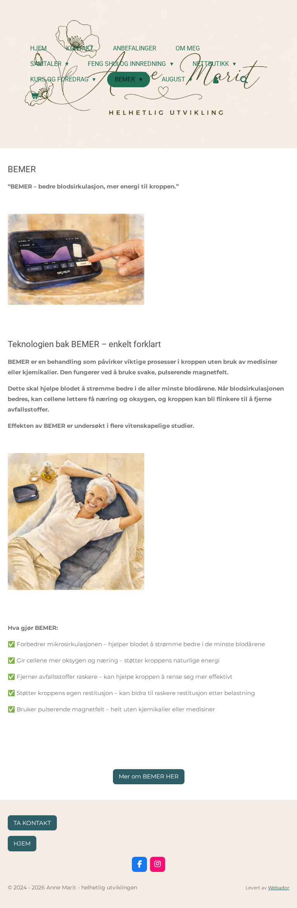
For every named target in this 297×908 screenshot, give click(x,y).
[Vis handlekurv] (34, 96)
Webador (278, 888)
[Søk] (244, 80)
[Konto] (216, 80)
